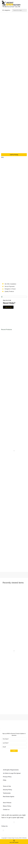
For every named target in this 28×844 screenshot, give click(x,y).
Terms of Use (7, 786)
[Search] (25, 10)
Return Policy (7, 806)
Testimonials (7, 793)
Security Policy (7, 789)
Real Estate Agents (8, 796)
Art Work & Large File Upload (11, 773)
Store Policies (7, 802)
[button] (26, 4)
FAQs (4, 780)
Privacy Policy (7, 776)
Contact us (6, 809)
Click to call (8, 307)
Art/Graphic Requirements (11, 770)
